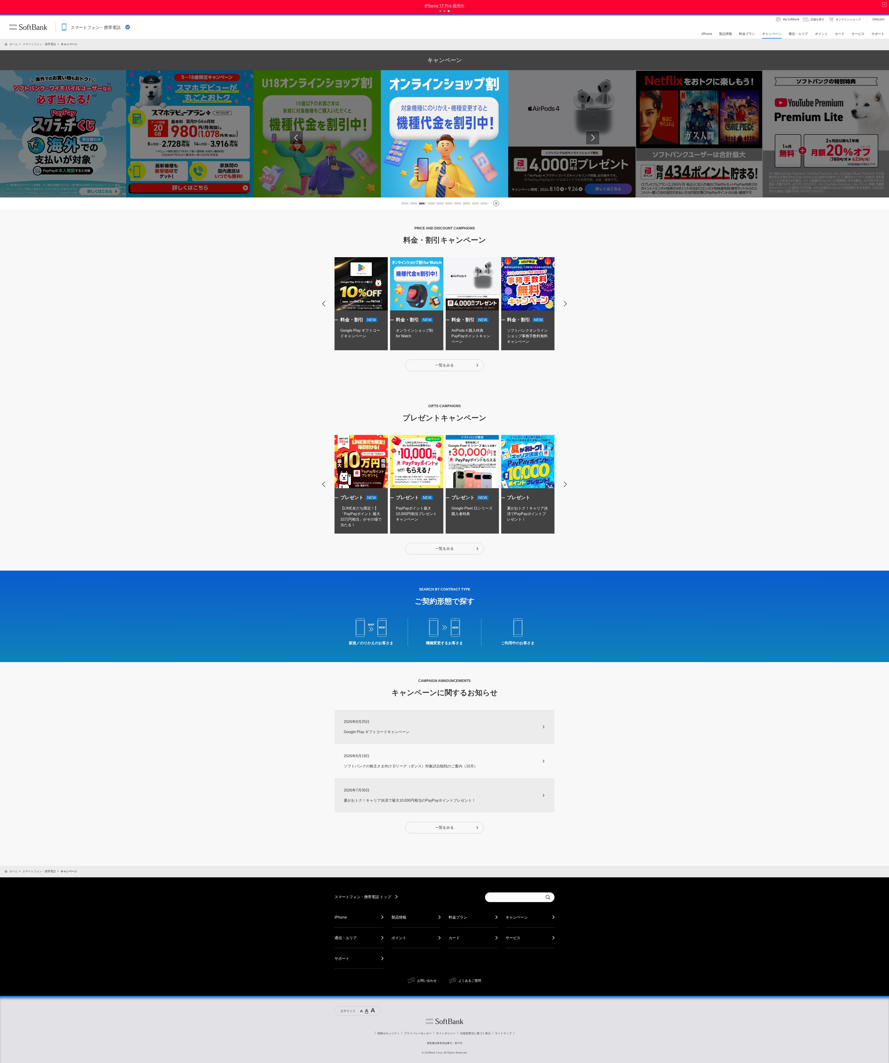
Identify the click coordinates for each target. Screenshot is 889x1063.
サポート (342, 958)
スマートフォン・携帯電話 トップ (363, 896)
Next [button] (599, 137)
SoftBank (28, 27)
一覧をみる (444, 365)
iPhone (341, 917)
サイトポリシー (446, 1033)
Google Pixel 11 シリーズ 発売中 (444, 5)
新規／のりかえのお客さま (371, 643)
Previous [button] (323, 303)
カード (454, 937)
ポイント (398, 937)
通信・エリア (346, 937)
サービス (513, 937)
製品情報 (398, 917)
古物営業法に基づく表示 (475, 1033)
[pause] (496, 203)
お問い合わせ (427, 980)
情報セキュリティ (388, 1033)
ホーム (13, 44)
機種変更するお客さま (444, 643)
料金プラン (458, 917)
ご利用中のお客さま (518, 643)
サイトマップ (503, 1033)
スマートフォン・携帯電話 (39, 44)
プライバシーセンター (418, 1033)
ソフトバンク (444, 1021)
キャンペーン (517, 917)
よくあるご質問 (469, 980)
